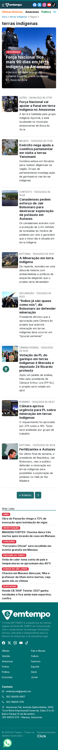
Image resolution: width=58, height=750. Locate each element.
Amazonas (32, 11)
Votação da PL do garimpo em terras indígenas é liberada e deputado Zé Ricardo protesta (36, 362)
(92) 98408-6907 (15, 696)
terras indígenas (18, 16)
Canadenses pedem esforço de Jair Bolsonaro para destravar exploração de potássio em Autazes (36, 209)
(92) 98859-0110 (14, 702)
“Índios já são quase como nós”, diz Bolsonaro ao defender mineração (37, 306)
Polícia (5, 666)
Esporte (35, 666)
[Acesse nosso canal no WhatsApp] (7, 743)
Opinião (6, 656)
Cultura (34, 656)
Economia (7, 677)
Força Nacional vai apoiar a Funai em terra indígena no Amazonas (37, 105)
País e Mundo (38, 650)
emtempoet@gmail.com (18, 691)
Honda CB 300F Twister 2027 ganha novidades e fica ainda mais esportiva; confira (26, 594)
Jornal (34, 677)
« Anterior (25, 495)
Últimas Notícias (12, 11)
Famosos (35, 661)
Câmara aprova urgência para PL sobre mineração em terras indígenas (37, 412)
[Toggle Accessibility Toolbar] (6, 369)
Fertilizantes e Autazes (37, 449)
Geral (34, 672)
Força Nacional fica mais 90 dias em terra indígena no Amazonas (28, 62)
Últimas (5, 650)
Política (46, 11)
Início (4, 16)
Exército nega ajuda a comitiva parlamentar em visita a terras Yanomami (36, 151)
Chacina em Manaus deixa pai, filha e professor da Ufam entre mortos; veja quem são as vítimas (26, 577)
